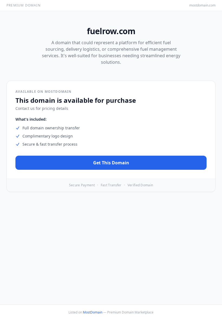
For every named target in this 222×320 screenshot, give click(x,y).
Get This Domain (111, 163)
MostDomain (92, 312)
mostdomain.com (202, 5)
